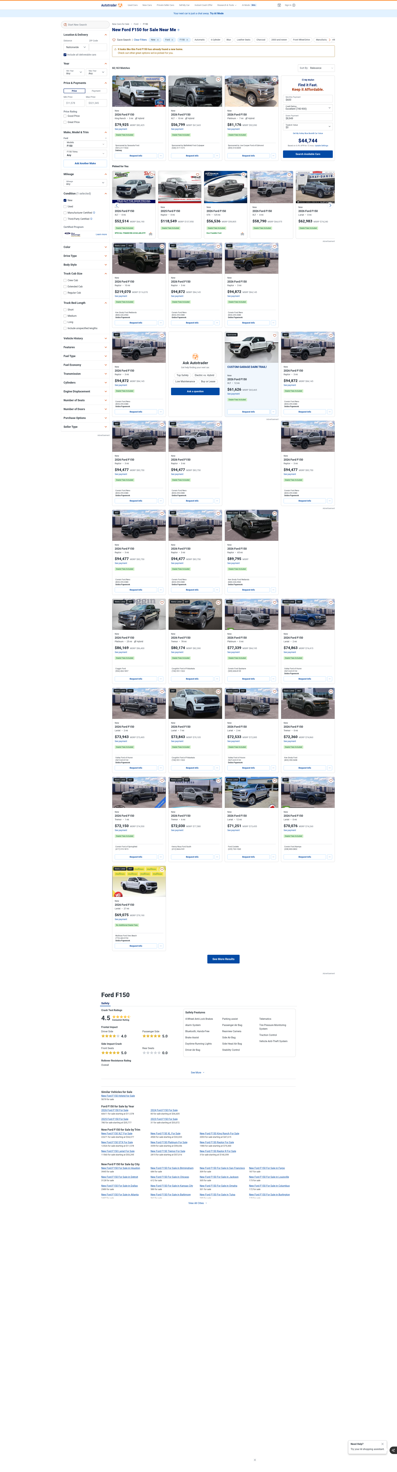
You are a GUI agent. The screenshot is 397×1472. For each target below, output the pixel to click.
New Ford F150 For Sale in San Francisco (222, 1168)
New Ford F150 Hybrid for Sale (118, 1095)
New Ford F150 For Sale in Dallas (119, 1185)
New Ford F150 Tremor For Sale (168, 1151)
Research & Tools (225, 5)
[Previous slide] (117, 205)
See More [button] (196, 1072)
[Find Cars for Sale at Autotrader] (112, 5)
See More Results (223, 959)
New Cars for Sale (120, 24)
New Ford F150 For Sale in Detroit (119, 1176)
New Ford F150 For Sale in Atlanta (120, 1194)
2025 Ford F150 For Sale (114, 1119)
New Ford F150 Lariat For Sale (117, 1151)
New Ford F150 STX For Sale (117, 1142)
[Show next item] (273, 347)
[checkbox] (72, 116)
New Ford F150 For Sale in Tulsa (217, 1194)
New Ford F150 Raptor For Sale (217, 1142)
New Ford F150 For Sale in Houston (120, 1168)
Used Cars (133, 5)
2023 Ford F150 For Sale (164, 1119)
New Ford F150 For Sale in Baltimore (171, 1194)
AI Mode (248, 5)
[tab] (105, 1003)
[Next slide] (330, 205)
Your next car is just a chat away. (199, 13)
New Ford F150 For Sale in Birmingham (172, 1168)
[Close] (382, 1444)
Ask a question (195, 391)
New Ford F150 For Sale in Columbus (269, 1185)
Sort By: (304, 68)
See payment (121, 129)
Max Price (90, 97)
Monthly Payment (293, 97)
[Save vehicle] (162, 79)
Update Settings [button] (321, 146)
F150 (145, 24)
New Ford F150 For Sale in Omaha (218, 1185)
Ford (136, 24)
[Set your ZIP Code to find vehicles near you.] (178, 30)
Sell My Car (184, 5)
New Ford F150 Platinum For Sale (169, 1142)
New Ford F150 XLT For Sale (116, 1133)
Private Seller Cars (165, 5)
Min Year (70, 71)
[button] (279, 5)
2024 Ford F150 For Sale (164, 1110)
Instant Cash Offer (203, 5)
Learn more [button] (101, 234)
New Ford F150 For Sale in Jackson (219, 1176)
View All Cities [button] (196, 1203)
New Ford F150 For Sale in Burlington (269, 1194)
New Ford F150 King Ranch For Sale (219, 1133)
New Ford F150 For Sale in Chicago (170, 1176)
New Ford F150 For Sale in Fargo (267, 1168)
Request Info (136, 155)
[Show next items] (329, 40)
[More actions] (160, 155)
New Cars (147, 5)
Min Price (68, 97)
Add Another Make (85, 163)
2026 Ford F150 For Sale (114, 1110)
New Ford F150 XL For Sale (165, 1133)
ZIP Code (93, 40)
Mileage (69, 181)
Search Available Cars (308, 154)
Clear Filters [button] (140, 39)
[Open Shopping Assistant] (393, 1450)
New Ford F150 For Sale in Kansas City (172, 1185)
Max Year (92, 71)
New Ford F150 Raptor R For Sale (218, 1151)
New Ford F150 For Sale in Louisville (269, 1176)
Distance (68, 40)
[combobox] (85, 24)
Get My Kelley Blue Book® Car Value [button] (308, 133)
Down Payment (292, 116)
